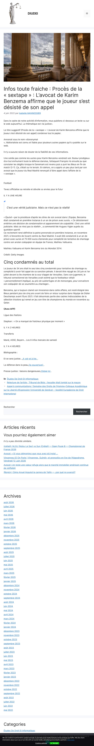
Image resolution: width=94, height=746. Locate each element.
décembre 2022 (11, 681)
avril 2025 (8, 569)
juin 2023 (8, 656)
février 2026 (10, 527)
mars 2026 (9, 523)
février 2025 (10, 577)
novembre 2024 (11, 589)
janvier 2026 (10, 531)
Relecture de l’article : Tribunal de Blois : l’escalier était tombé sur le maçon (44, 382)
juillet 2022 (9, 702)
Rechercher (9, 407)
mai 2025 (8, 565)
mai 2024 (8, 610)
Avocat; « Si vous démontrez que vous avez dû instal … (31, 453)
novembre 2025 (11, 540)
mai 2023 (8, 660)
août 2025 (9, 552)
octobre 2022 (10, 689)
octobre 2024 (10, 594)
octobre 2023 (10, 639)
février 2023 (10, 672)
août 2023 (9, 648)
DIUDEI (33, 13)
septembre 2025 (12, 548)
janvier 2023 (10, 677)
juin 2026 (8, 511)
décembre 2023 (11, 631)
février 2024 (10, 623)
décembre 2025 (11, 535)
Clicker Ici (46, 371)
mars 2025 (9, 573)
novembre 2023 (11, 635)
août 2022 (9, 697)
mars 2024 (9, 619)
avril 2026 (8, 519)
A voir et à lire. (30, 358)
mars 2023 (9, 668)
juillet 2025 (9, 556)
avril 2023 (8, 664)
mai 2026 (8, 515)
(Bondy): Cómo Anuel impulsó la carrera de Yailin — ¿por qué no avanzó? (39, 472)
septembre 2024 (12, 598)
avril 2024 (8, 614)
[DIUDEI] (15, 13)
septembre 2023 (12, 643)
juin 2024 (8, 606)
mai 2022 (8, 710)
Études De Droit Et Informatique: (23, 379)
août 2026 (9, 502)
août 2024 (9, 602)
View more (70, 740)
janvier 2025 (10, 581)
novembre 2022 (11, 685)
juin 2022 (8, 706)
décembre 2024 (11, 585)
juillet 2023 (9, 652)
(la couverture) (36, 365)
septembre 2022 (12, 693)
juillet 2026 (9, 506)
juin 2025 (8, 560)
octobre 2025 (10, 544)
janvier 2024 (10, 627)
